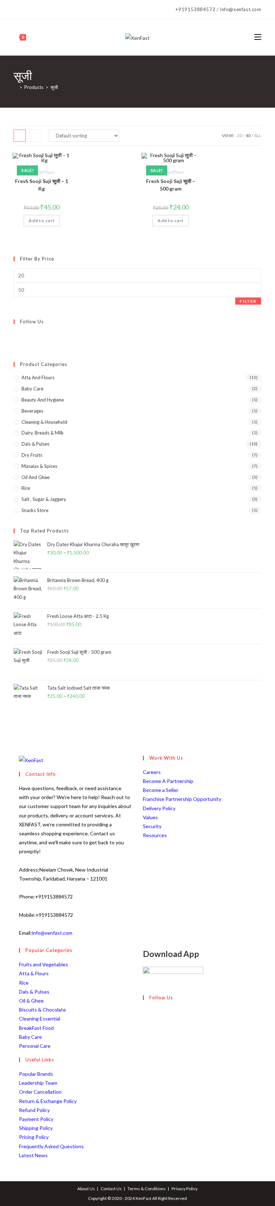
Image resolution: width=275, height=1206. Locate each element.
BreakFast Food (36, 1028)
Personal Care (34, 1046)
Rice (25, 488)
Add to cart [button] (42, 220)
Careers (152, 772)
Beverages (32, 411)
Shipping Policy (36, 1128)
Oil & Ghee (31, 1001)
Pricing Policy (34, 1137)
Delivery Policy (159, 808)
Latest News (33, 1155)
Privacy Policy (185, 1188)
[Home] (15, 87)
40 (248, 135)
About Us (86, 1188)
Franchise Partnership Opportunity (182, 799)
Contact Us (111, 1188)
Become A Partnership (168, 781)
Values (150, 817)
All (257, 135)
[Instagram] (26, 10)
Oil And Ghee (35, 477)
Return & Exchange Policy (48, 1101)
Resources (155, 835)
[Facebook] (17, 10)
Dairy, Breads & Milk (42, 433)
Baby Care (32, 388)
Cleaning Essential (39, 1018)
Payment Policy (36, 1119)
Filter (248, 301)
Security (152, 826)
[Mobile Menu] (257, 37)
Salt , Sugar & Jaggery (43, 499)
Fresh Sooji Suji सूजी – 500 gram (170, 185)
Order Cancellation (40, 1092)
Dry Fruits (31, 455)
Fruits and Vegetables (43, 964)
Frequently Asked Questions (51, 1146)
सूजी (54, 87)
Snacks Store (34, 510)
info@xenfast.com (52, 933)
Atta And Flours (41, 172)
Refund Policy (34, 1110)
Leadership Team (38, 1083)
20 (239, 135)
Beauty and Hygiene (42, 400)
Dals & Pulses (35, 444)
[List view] (35, 136)
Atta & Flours (34, 973)
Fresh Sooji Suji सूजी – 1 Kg (41, 185)
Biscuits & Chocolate (42, 1009)
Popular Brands (36, 1074)
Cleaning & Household (44, 422)
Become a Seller (160, 790)
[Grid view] (20, 136)
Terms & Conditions (146, 1188)
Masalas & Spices (39, 466)
